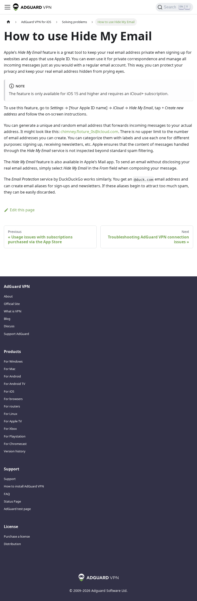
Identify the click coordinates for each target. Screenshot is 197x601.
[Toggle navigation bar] (7, 7)
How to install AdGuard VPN (24, 486)
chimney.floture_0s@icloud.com (89, 131)
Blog (7, 318)
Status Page (12, 501)
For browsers (13, 399)
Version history (14, 451)
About (8, 296)
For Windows (13, 361)
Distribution (12, 544)
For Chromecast (15, 444)
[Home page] (8, 22)
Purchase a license (17, 536)
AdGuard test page (17, 509)
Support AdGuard (16, 334)
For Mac (9, 369)
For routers (12, 406)
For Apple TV (13, 421)
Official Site (12, 304)
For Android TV (14, 384)
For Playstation (14, 436)
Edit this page (22, 209)
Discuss (9, 326)
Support (10, 479)
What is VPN (12, 311)
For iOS (9, 391)
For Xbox (10, 428)
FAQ (7, 494)
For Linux (10, 414)
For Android (12, 376)
